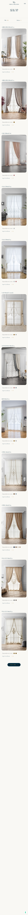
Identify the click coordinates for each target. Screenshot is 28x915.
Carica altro (13, 664)
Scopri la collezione (6, 72)
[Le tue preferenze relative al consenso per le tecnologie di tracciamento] (25, 912)
